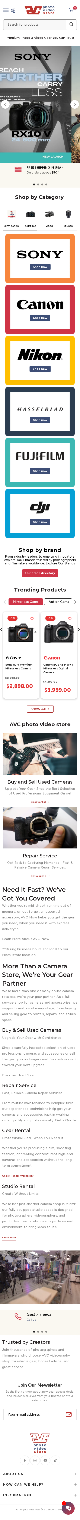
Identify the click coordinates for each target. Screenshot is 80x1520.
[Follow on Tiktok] (55, 1460)
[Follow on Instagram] (35, 1460)
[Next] (74, 104)
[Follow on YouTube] (45, 1460)
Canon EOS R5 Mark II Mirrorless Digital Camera (58, 668)
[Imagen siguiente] (35, 633)
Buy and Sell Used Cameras (40, 782)
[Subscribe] (68, 1414)
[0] (71, 10)
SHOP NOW (40, 129)
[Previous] (5, 104)
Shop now (40, 267)
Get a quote (38, 875)
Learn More (9, 1237)
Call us (31, 1320)
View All (38, 709)
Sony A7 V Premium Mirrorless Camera (18, 666)
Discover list (38, 801)
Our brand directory (40, 573)
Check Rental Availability (17, 1175)
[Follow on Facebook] (25, 1460)
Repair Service (40, 856)
